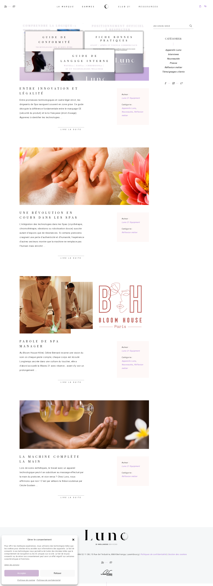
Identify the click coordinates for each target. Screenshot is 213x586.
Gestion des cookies (177, 554)
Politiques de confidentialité (153, 554)
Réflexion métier (130, 232)
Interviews (173, 54)
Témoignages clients (173, 71)
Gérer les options (11, 565)
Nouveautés (127, 111)
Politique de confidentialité (48, 580)
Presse (173, 63)
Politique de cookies (26, 580)
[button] (73, 539)
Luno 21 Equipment (131, 98)
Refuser (57, 573)
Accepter (21, 573)
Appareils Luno (129, 108)
